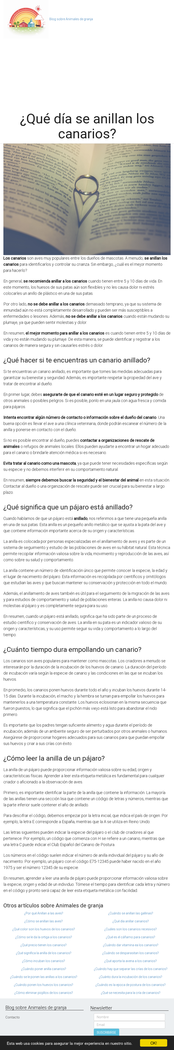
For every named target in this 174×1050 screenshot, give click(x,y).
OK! (153, 1043)
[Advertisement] (87, 72)
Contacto (12, 1017)
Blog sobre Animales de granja (71, 19)
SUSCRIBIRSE (106, 1032)
